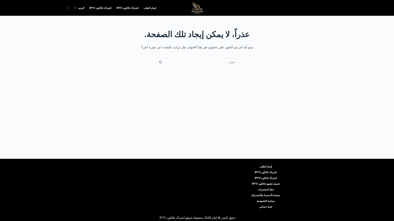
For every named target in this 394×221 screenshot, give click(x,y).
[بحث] (68, 7)
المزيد (81, 7)
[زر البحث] (160, 62)
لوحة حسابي (266, 206)
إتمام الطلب (150, 7)
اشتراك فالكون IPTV (128, 7)
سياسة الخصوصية (266, 200)
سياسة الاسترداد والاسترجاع (266, 195)
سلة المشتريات (266, 189)
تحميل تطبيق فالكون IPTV (266, 183)
